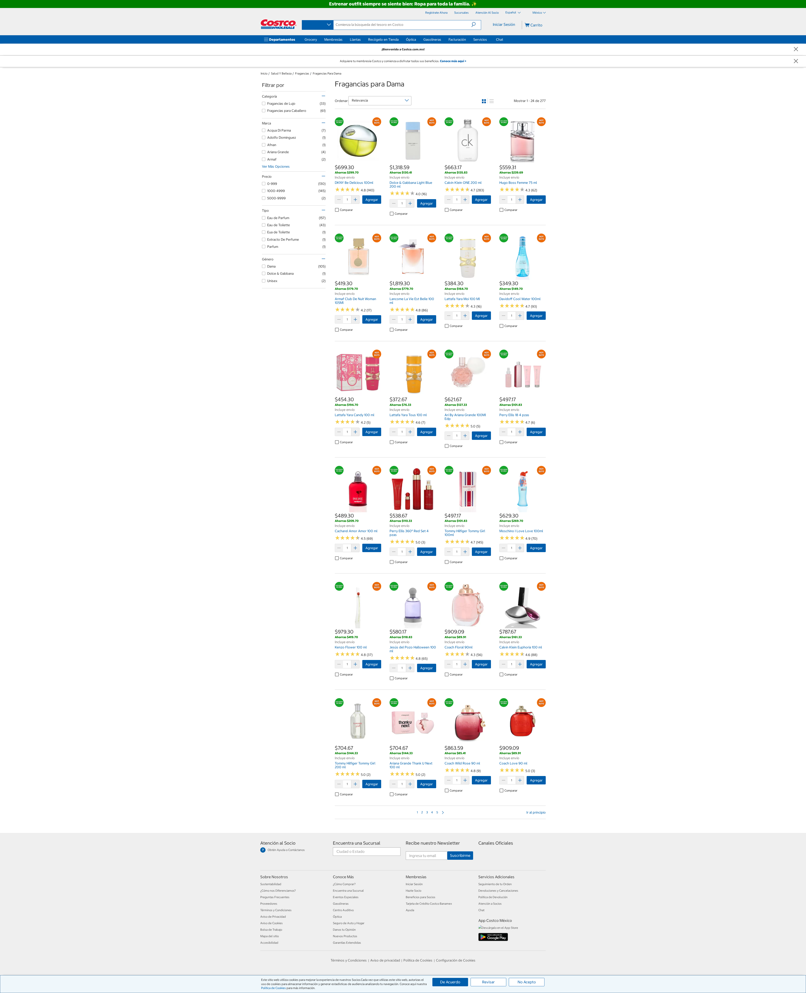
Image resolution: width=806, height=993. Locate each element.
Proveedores (268, 903)
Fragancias (302, 73)
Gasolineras (432, 39)
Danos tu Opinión (344, 930)
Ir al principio (536, 812)
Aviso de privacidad (385, 960)
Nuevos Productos (345, 936)
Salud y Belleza (281, 73)
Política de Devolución (493, 897)
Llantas (355, 39)
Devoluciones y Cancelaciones (498, 890)
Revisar (488, 982)
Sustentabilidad (270, 884)
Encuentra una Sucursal (356, 843)
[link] (358, 161)
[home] (278, 24)
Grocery (311, 39)
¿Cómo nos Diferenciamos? (278, 890)
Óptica (411, 39)
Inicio (264, 73)
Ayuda (410, 910)
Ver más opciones (276, 166)
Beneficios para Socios (420, 897)
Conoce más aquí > (453, 61)
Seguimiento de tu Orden (495, 884)
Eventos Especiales (346, 897)
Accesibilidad (269, 943)
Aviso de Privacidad (273, 917)
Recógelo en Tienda (383, 39)
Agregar (371, 199)
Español (511, 12)
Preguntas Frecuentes (274, 897)
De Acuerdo (450, 982)
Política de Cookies (273, 988)
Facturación (457, 39)
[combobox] (317, 24)
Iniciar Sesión (504, 24)
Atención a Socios (490, 903)
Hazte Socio (413, 890)
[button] (476, 24)
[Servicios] (488, 39)
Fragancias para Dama (327, 73)
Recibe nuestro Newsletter (433, 843)
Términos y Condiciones (276, 910)
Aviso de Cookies (271, 923)
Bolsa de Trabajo (271, 930)
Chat (499, 39)
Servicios (480, 39)
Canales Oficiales (495, 843)
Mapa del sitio (269, 936)
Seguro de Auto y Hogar (348, 923)
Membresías (333, 39)
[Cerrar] (796, 49)
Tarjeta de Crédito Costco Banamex (429, 903)
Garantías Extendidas (347, 943)
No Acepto (527, 982)
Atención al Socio (278, 843)
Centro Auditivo (343, 910)
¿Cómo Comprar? (344, 884)
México (537, 12)
